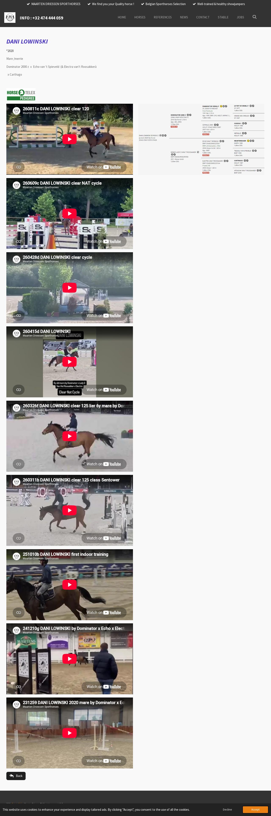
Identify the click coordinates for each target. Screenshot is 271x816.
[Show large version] (201, 139)
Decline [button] (227, 809)
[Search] (254, 17)
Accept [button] (255, 809)
